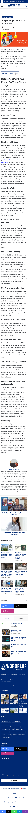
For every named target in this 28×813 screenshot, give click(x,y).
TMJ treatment (5, 732)
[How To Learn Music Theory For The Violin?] (6, 654)
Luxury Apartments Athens (8, 729)
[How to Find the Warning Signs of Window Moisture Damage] (21, 583)
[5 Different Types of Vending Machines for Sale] (6, 625)
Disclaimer (17, 791)
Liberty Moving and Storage (8, 724)
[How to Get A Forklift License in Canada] (6, 632)
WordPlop (24, 788)
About (3, 791)
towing (9, 734)
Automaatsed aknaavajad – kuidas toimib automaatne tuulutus (6, 555)
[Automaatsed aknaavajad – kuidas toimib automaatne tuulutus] (7, 547)
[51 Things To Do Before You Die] (6, 647)
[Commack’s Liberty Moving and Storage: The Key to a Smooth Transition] (5, 696)
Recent (21, 618)
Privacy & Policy (10, 791)
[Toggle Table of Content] (16, 73)
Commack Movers (16, 721)
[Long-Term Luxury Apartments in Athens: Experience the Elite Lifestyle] (14, 696)
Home (4, 14)
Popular (7, 618)
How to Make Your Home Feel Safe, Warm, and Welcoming (7, 590)
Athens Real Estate (6, 721)
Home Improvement (7, 17)
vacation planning (6, 737)
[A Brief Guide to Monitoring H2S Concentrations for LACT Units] (6, 639)
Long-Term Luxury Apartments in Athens (11, 726)
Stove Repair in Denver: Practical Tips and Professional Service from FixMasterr (20, 555)
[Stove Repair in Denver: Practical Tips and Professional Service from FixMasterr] (21, 547)
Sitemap (14, 793)
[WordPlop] (14, 5)
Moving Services (19, 729)
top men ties (22, 732)
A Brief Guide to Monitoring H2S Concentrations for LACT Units (18, 638)
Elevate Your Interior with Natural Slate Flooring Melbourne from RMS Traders (6, 573)
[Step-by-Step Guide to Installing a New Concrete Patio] (21, 566)
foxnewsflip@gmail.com (12, 685)
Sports (7, 14)
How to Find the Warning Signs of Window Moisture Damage (19, 590)
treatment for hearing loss (19, 734)
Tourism (3, 734)
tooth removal (14, 732)
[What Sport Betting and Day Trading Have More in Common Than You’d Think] (5, 701)
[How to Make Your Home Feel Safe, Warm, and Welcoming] (7, 583)
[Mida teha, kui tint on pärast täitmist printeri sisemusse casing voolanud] (5, 710)
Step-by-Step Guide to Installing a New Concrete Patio (21, 573)
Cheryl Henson (7, 27)
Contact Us (23, 791)
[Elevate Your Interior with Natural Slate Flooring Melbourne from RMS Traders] (7, 566)
